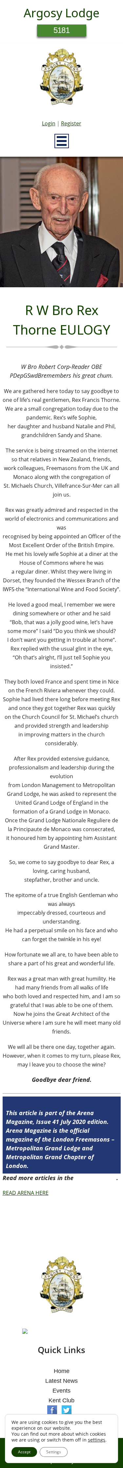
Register (71, 123)
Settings (53, 1452)
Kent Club (61, 1400)
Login (48, 123)
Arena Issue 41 (95, 1178)
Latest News (61, 1381)
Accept (24, 1452)
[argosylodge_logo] (61, 78)
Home (62, 1371)
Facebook (52, 1410)
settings (96, 1440)
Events (61, 1390)
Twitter (67, 1410)
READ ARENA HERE (26, 1192)
